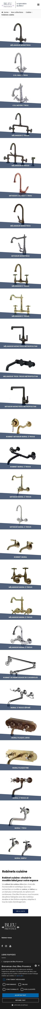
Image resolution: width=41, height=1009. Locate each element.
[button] (20, 1005)
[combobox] (36, 966)
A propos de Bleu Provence (13, 961)
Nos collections (17, 12)
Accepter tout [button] (20, 995)
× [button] (38, 965)
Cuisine (28, 12)
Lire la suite (20, 911)
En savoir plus (19, 976)
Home (6, 12)
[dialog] (20, 986)
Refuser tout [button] (20, 1000)
